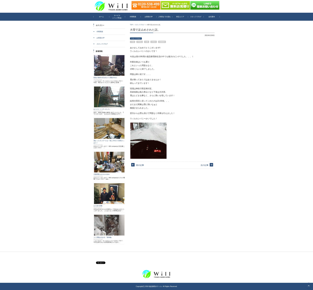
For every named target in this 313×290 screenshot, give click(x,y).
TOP (131, 24)
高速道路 (162, 42)
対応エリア (180, 17)
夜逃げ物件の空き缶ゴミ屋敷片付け (105, 77)
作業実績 (133, 17)
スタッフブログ (195, 17)
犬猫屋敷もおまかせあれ (102, 174)
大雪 (146, 42)
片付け (154, 42)
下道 (132, 42)
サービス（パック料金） (117, 17)
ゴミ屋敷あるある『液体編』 (103, 237)
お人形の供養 (98, 206)
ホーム (101, 17)
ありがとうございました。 (102, 109)
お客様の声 (149, 17)
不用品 (140, 42)
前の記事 (140, 165)
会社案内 (211, 17)
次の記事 (204, 165)
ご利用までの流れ (164, 17)
